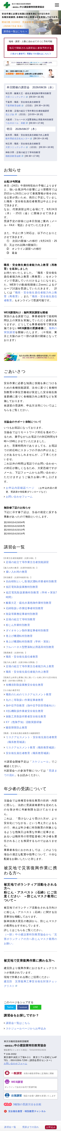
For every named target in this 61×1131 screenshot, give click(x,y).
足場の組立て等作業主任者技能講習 (27, 562)
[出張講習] (31, 1098)
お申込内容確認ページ (20, 487)
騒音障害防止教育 (16, 727)
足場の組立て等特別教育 (20, 619)
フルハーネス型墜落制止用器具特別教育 (30, 646)
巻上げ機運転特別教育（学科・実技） (28, 641)
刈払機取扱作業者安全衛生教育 (24, 710)
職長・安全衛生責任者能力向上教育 (27, 671)
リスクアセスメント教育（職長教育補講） (31, 747)
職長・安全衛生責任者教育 (22, 656)
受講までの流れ (30, 1127)
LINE (35, 1007)
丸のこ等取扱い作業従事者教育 (24, 699)
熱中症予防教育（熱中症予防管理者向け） (31, 705)
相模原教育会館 (13, 156)
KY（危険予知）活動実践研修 (24, 722)
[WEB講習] (31, 1090)
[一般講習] (31, 1076)
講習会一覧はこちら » (15, 31)
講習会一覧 (10, 1127)
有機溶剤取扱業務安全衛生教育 (24, 684)
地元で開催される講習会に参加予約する (30, 48)
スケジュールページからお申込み (26, 1028)
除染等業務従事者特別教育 (22, 613)
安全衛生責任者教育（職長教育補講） (28, 753)
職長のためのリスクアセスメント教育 (28, 694)
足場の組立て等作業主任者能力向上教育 (30, 666)
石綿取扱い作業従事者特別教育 (24, 608)
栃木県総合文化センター (17, 138)
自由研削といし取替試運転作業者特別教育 (31, 581)
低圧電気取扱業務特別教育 (22, 586)
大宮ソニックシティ (15, 97)
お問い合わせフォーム (19, 496)
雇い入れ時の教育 (16, 571)
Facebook (23, 1007)
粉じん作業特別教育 (18, 624)
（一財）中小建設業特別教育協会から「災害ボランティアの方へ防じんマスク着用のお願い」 (30, 939)
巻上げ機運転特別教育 (19, 635)
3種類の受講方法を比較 (27, 1104)
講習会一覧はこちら (18, 1023)
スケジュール (40, 761)
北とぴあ (10, 114)
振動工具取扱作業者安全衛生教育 (26, 716)
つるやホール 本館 (15, 123)
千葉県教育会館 (13, 105)
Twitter (10, 1007)
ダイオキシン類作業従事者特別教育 (27, 630)
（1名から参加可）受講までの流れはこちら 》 (30, 54)
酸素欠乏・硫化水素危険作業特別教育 (28, 602)
